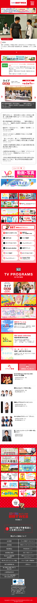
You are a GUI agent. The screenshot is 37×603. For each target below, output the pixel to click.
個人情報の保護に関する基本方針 (9, 568)
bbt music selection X (10, 248)
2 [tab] (16, 52)
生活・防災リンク (27, 552)
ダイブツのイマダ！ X (10, 243)
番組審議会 (9, 549)
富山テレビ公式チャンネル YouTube (10, 233)
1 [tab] (14, 52)
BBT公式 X (10, 238)
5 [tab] (22, 52)
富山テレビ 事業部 (27, 248)
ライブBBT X (27, 238)
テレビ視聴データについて (28, 541)
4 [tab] (20, 52)
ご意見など (28, 564)
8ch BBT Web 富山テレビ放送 (18, 2)
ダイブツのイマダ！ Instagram (27, 253)
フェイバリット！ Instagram (10, 258)
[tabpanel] (18, 32)
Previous (0, 23)
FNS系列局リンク (27, 549)
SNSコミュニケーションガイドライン (27, 556)
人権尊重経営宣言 (9, 572)
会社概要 (9, 541)
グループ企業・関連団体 (27, 560)
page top (18, 504)
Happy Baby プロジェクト (27, 258)
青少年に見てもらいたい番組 (9, 560)
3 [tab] (18, 52)
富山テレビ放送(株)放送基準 (9, 556)
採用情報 (9, 545)
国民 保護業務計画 (9, 564)
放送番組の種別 (9, 552)
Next (36, 23)
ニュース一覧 (3, 112)
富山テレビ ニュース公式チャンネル (27, 233)
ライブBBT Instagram (10, 253)
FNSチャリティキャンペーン (27, 545)
